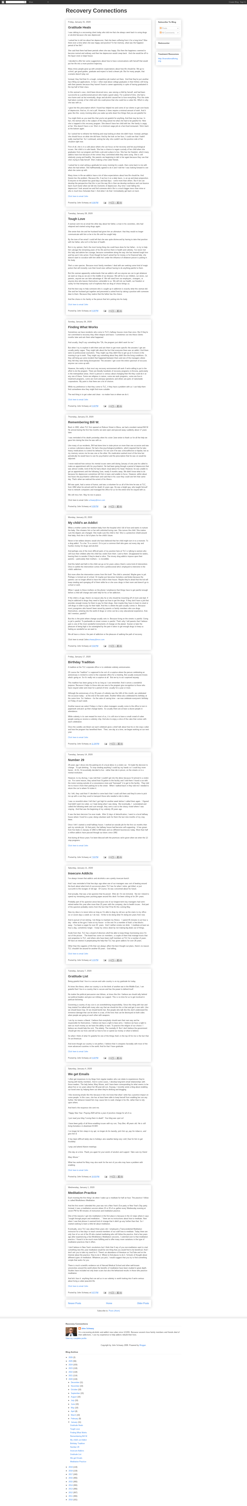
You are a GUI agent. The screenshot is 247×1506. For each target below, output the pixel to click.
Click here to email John (78, 196)
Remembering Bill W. (83, 422)
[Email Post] (105, 203)
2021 (71, 1375)
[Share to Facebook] (118, 202)
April (73, 1411)
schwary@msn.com (97, 500)
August (74, 1397)
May (73, 1408)
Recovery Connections (96, 10)
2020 (71, 1379)
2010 (71, 1500)
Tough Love (76, 219)
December (75, 1382)
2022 (71, 1372)
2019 (71, 1467)
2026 (71, 1357)
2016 (71, 1478)
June (73, 1404)
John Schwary (87, 1328)
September (75, 1393)
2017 (71, 1474)
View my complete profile (76, 1338)
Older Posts (143, 1303)
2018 (71, 1471)
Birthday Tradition (81, 662)
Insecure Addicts (80, 873)
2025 (71, 1361)
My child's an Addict (82, 522)
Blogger (143, 1345)
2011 (71, 1496)
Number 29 (76, 760)
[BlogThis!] (112, 202)
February (75, 1418)
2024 (71, 1365)
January (74, 1422)
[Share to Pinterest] (120, 202)
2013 (71, 1489)
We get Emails (78, 1074)
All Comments (168, 32)
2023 (71, 1368)
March (74, 1415)
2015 (71, 1482)
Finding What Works (83, 327)
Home (109, 1303)
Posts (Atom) (114, 1311)
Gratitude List (78, 976)
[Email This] (109, 202)
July (73, 1400)
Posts (164, 28)
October (74, 1389)
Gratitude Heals (79, 27)
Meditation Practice (82, 1193)
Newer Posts (74, 1303)
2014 (71, 1485)
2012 (71, 1492)
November (75, 1386)
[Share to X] (115, 202)
